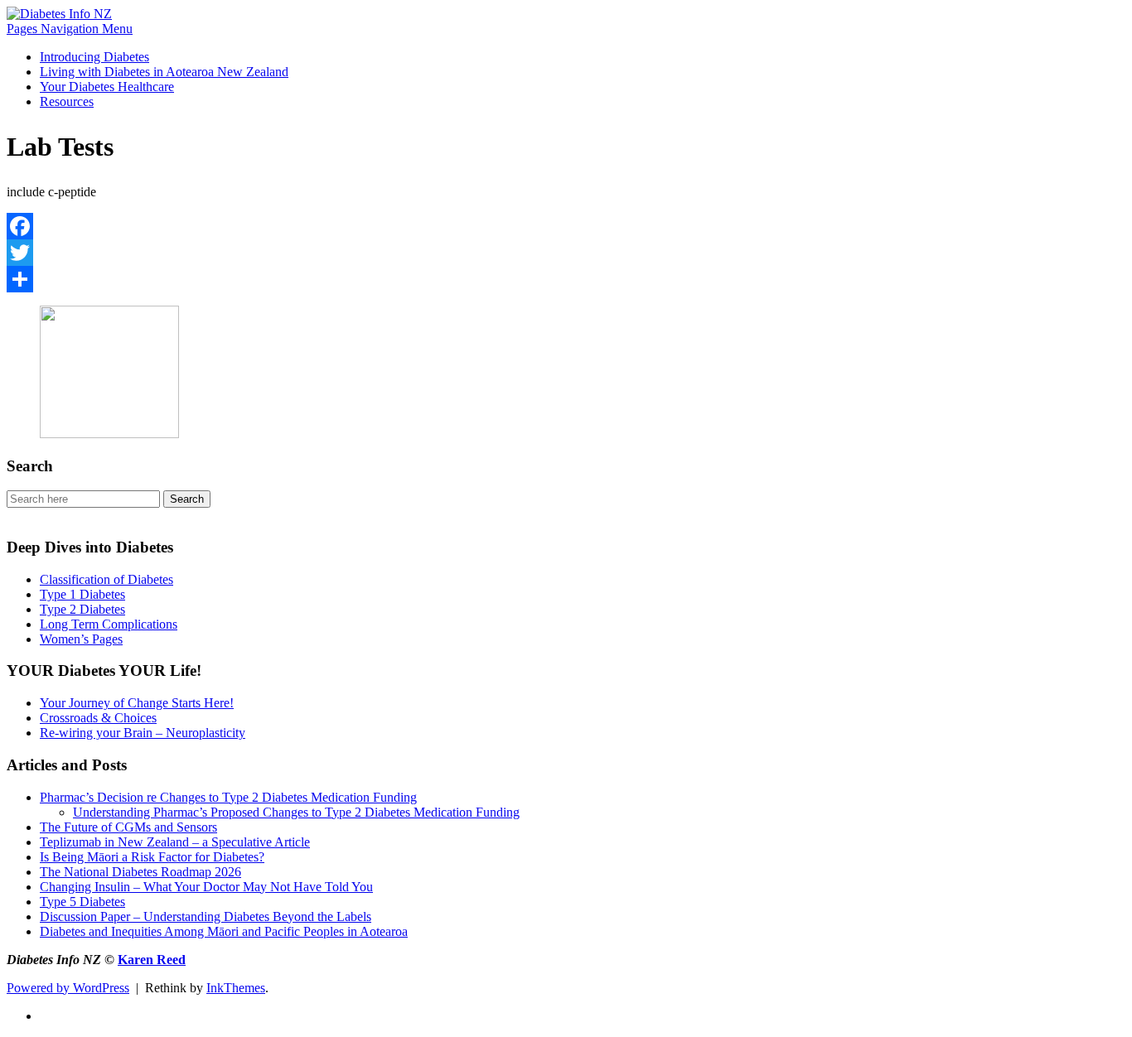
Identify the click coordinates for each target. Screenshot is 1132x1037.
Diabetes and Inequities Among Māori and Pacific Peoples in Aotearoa (224, 931)
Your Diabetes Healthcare (107, 87)
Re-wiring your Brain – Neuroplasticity (142, 733)
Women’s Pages (81, 639)
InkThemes (235, 988)
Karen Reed (152, 960)
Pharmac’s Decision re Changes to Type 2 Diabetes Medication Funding (228, 797)
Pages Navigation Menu (70, 29)
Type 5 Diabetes (82, 902)
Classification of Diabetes (106, 579)
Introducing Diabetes (94, 57)
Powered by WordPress (68, 988)
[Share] (566, 279)
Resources (67, 101)
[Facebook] (566, 226)
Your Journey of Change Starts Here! (137, 703)
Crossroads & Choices (98, 718)
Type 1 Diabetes (82, 594)
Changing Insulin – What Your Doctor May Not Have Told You (206, 887)
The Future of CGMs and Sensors (128, 827)
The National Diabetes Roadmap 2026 (140, 872)
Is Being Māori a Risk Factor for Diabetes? (152, 857)
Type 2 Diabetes (82, 609)
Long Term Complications (108, 624)
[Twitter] (566, 252)
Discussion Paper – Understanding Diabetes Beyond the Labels (205, 916)
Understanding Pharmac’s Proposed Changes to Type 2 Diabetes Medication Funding (296, 812)
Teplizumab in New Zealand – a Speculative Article (175, 842)
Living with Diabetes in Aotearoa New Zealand (164, 72)
